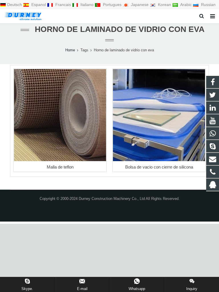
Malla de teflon (60, 167)
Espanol (38, 4)
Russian (208, 4)
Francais (63, 4)
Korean (164, 4)
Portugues (112, 4)
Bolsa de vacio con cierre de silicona (159, 167)
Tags (84, 50)
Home (70, 50)
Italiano (87, 4)
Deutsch (15, 4)
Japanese (140, 4)
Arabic (186, 4)
